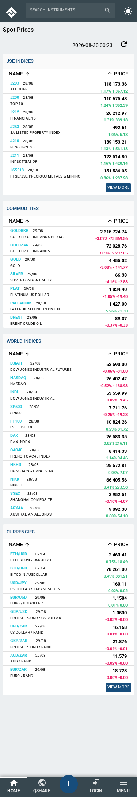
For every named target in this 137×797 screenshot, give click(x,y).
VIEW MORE (118, 687)
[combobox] (66, 10)
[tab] (13, 786)
